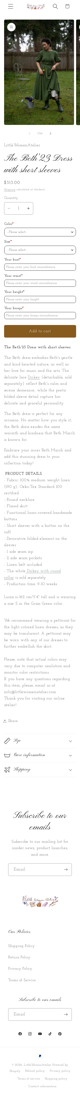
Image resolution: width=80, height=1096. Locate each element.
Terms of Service (22, 980)
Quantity (11, 198)
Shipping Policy (21, 946)
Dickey (34, 377)
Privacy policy (60, 1071)
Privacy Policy (20, 969)
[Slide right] (50, 133)
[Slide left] (29, 133)
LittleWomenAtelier (37, 1065)
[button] (10, 6)
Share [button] (13, 721)
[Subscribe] (66, 869)
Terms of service (28, 1078)
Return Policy (19, 957)
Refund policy (35, 1071)
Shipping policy (56, 1078)
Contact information (42, 1086)
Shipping (9, 189)
